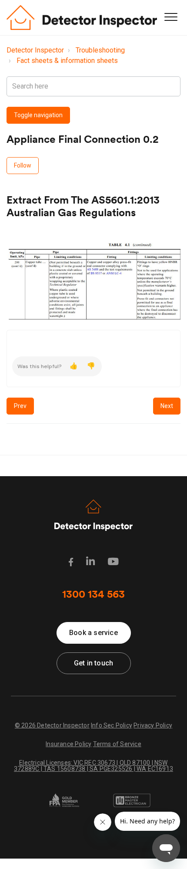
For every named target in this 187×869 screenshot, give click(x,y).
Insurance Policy (68, 744)
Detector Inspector (35, 50)
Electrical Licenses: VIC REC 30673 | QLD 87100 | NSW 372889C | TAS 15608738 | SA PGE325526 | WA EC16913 (93, 765)
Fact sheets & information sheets (67, 60)
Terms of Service (117, 744)
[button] (170, 16)
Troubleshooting (100, 50)
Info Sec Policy (111, 725)
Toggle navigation (38, 115)
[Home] (82, 17)
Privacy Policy (153, 725)
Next (166, 405)
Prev (20, 405)
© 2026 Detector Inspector (52, 725)
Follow (22, 165)
